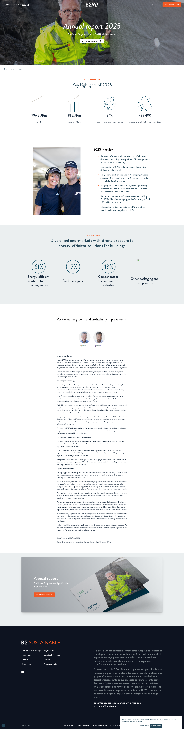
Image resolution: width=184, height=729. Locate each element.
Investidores (25, 655)
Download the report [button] (90, 41)
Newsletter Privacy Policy (101, 725)
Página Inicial (49, 650)
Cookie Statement (83, 725)
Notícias (24, 659)
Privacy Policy (69, 725)
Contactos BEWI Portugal (31, 650)
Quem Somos (26, 664)
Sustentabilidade (50, 664)
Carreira (47, 659)
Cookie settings (144, 726)
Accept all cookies (156, 726)
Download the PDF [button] (43, 595)
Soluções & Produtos (52, 655)
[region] (151, 722)
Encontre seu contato (105, 703)
